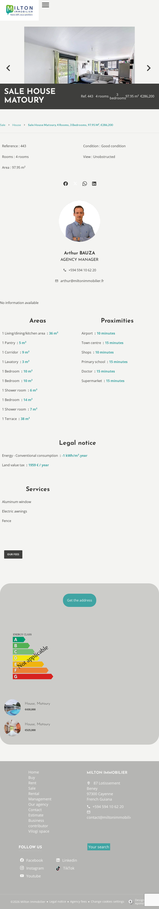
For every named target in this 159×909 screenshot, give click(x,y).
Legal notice (57, 901)
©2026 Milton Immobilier (28, 902)
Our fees (13, 554)
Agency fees (78, 901)
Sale (2, 125)
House (16, 125)
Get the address (79, 600)
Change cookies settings (107, 901)
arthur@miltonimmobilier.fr (82, 281)
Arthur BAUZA (79, 253)
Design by (142, 901)
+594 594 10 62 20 (82, 270)
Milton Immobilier (107, 773)
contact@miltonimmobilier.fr (112, 817)
